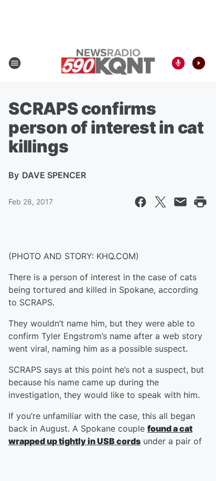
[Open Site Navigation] (14, 63)
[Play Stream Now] (198, 63)
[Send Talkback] (178, 63)
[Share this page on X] (160, 202)
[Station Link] (108, 62)
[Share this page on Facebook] (140, 202)
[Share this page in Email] (180, 202)
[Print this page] (200, 202)
